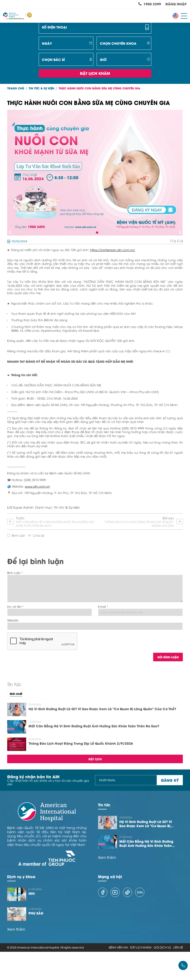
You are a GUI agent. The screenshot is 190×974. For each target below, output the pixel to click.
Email (102, 606)
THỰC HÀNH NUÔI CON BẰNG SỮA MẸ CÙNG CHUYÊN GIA (99, 88)
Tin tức (104, 804)
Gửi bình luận (168, 657)
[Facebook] (102, 892)
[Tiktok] (127, 892)
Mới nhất (16, 694)
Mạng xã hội (110, 876)
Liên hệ (178, 947)
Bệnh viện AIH (118, 947)
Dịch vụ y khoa (21, 876)
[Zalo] (139, 892)
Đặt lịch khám (95, 73)
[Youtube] (115, 892)
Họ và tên (14, 606)
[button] (10, 232)
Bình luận (14, 573)
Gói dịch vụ (162, 947)
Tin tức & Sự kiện (41, 88)
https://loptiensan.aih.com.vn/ (112, 250)
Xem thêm (107, 857)
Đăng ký (170, 780)
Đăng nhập (176, 4)
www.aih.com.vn (37, 486)
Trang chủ (15, 88)
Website (12, 620)
